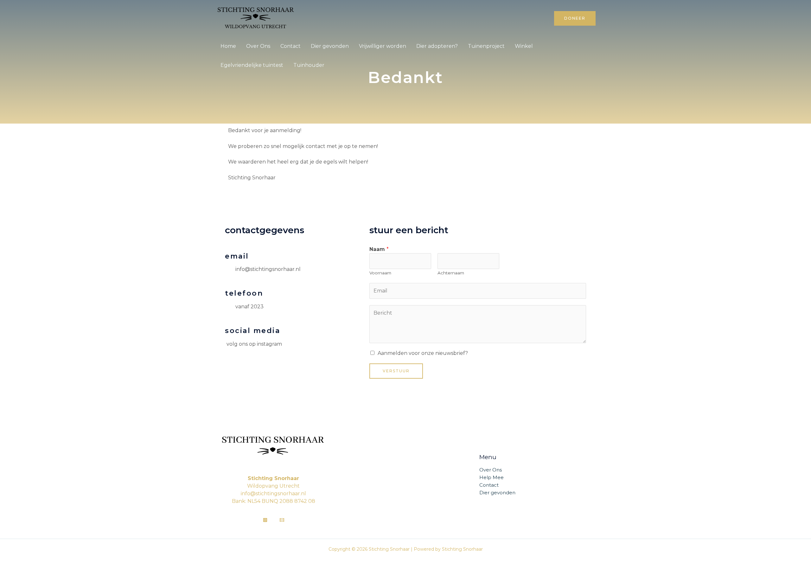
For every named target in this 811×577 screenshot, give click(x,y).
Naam (379, 249)
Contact (290, 46)
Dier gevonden (330, 46)
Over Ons (258, 46)
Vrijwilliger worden (382, 46)
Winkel (524, 46)
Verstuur (396, 371)
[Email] (282, 520)
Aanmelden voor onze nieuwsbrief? (423, 353)
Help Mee (491, 477)
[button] (575, 18)
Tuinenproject (486, 46)
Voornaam (380, 272)
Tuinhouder (308, 65)
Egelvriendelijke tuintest (251, 65)
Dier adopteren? (437, 46)
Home (228, 46)
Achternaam (450, 272)
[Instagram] (265, 520)
